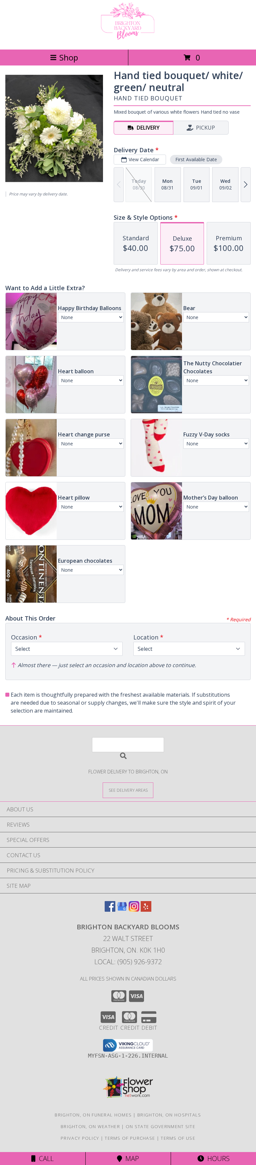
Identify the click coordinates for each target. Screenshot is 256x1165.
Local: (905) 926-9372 (128, 961)
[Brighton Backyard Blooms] (127, 40)
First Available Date (196, 159)
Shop (68, 57)
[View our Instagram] (134, 909)
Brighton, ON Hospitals (169, 1115)
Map (130, 1158)
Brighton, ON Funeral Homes (93, 1115)
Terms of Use (178, 1138)
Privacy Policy (80, 1138)
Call (45, 1158)
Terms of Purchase (130, 1138)
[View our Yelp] (146, 909)
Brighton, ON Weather (90, 1126)
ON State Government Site (160, 1126)
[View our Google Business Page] (122, 909)
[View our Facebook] (110, 909)
